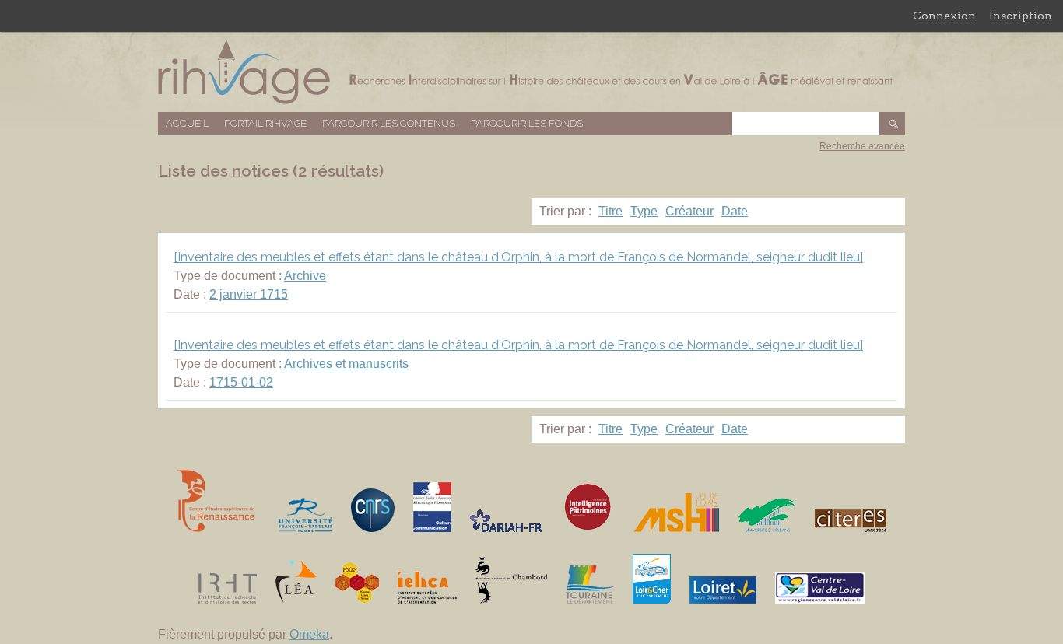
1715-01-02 (241, 382)
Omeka (309, 634)
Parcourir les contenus (388, 123)
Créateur (689, 211)
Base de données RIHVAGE (531, 72)
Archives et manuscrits (346, 363)
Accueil (187, 123)
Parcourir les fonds (527, 123)
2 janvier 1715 (248, 294)
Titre (610, 211)
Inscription (1020, 15)
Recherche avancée (862, 146)
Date (734, 211)
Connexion (944, 15)
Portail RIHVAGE (265, 123)
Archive (305, 275)
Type (644, 211)
